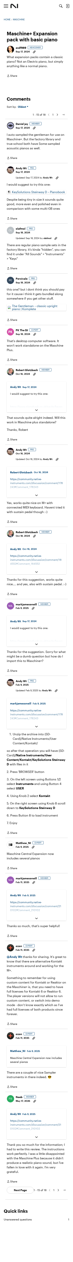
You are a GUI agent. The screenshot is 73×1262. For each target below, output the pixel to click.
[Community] (14, 6)
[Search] (60, 6)
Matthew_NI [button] (23, 843)
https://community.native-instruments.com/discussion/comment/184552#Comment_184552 (36, 559)
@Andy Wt (14, 956)
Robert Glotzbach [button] (27, 370)
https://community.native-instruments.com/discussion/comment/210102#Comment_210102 (35, 906)
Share (12, 76)
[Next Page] (57, 115)
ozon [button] (19, 946)
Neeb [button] (19, 1097)
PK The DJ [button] (22, 330)
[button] (10, 49)
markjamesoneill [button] (26, 604)
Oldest (22, 107)
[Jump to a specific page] (63, 115)
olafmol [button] (20, 228)
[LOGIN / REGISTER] (67, 6)
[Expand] (36, 410)
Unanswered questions (36, 1219)
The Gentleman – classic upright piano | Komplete (34, 307)
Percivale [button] (22, 278)
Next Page (20, 1190)
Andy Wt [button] (21, 168)
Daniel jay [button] (22, 123)
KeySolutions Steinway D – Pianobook (38, 192)
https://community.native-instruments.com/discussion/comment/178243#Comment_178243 (36, 483)
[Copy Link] (34, 51)
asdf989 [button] (21, 47)
